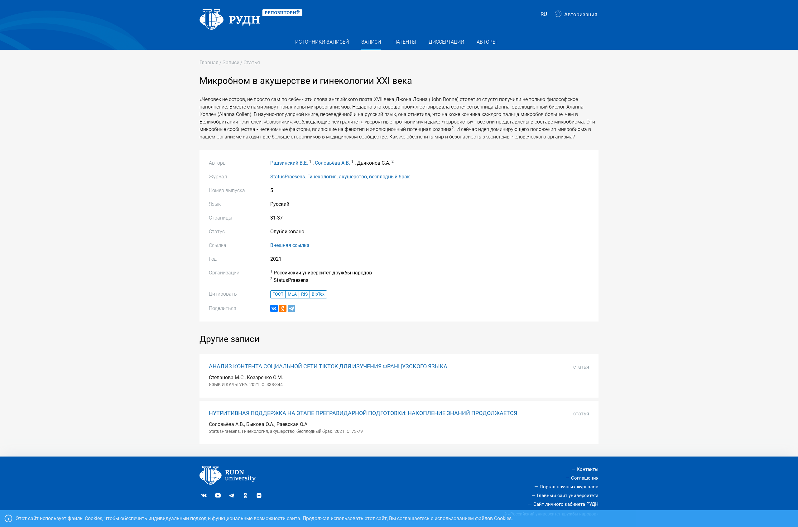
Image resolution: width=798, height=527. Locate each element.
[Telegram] (291, 308)
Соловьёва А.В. (332, 163)
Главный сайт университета (567, 495)
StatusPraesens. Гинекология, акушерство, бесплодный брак (340, 177)
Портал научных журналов (569, 487)
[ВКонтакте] (274, 308)
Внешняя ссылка (290, 245)
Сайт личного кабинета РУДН (565, 504)
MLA (292, 294)
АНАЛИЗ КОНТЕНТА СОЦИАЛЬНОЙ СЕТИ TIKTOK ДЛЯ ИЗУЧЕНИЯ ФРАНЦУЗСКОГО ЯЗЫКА (328, 366)
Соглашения (584, 478)
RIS (304, 294)
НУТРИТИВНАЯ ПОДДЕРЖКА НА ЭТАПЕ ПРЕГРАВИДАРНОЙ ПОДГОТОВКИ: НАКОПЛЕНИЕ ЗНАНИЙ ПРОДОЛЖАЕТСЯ (363, 413)
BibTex (318, 294)
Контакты (587, 469)
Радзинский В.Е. (289, 163)
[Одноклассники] (282, 308)
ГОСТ (277, 294)
